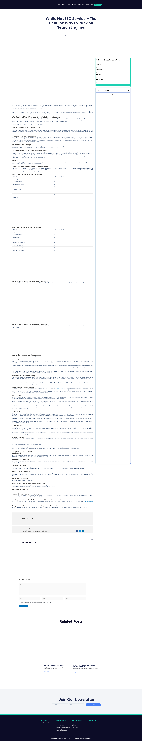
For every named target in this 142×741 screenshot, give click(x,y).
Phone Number (99, 69)
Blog (69, 4)
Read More (46, 671)
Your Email (98, 74)
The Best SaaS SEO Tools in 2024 (54, 665)
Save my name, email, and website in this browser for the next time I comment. (37, 602)
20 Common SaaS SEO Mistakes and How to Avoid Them (84, 666)
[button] (128, 90)
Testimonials (81, 4)
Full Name (98, 64)
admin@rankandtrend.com (46, 722)
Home (59, 4)
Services (64, 4)
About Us (74, 4)
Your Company (99, 79)
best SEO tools (60, 388)
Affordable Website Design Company (83, 738)
